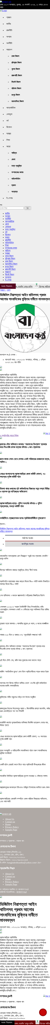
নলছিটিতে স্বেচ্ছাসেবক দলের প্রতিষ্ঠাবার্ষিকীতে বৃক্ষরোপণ (23, 518)
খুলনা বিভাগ (16, 69)
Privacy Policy (12, 827)
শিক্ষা (8, 140)
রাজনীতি (9, 30)
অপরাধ (8, 36)
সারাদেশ (9, 49)
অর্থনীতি (9, 43)
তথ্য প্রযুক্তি (17, 166)
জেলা (13, 159)
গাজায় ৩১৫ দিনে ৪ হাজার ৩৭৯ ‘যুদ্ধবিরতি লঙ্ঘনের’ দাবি (20, 635)
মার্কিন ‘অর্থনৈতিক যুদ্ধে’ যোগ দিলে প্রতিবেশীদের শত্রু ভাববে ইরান (24, 671)
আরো (8, 146)
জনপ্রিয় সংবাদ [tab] (28, 543)
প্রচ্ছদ (8, 17)
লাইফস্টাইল (16, 178)
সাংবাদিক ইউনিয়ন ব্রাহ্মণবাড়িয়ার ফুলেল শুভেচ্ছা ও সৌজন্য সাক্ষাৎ (23, 776)
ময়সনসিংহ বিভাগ (18, 101)
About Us (9, 819)
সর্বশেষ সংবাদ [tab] (27, 538)
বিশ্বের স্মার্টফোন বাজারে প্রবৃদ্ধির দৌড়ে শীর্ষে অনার (18, 570)
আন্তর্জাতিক (10, 107)
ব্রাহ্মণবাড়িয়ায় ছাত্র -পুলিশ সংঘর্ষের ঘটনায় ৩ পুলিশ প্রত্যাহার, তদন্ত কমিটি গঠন (21, 505)
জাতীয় (8, 24)
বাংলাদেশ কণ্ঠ (21, 892)
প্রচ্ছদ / (3, 290)
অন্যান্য (15, 191)
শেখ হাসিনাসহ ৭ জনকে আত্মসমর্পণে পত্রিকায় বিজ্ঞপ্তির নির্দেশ (22, 595)
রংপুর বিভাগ (16, 95)
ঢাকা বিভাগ (15, 56)
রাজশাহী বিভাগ (17, 75)
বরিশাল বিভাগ (16, 88)
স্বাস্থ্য (8, 133)
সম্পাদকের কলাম (17, 172)
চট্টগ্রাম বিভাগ (17, 62)
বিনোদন (9, 127)
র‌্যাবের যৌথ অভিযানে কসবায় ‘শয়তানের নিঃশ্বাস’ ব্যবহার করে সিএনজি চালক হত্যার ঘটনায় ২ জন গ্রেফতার (23, 445)
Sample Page (11, 829)
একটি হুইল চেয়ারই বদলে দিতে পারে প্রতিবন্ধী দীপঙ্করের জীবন (23, 764)
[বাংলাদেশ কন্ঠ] (5, 2)
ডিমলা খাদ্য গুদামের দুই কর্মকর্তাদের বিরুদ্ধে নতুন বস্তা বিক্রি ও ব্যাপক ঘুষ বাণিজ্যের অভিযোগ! (24, 490)
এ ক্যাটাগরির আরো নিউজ (9, 435)
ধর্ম (7, 120)
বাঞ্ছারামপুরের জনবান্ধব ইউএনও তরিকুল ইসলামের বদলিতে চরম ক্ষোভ (24, 787)
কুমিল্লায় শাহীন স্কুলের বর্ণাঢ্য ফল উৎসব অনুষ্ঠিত (18, 697)
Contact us (10, 821)
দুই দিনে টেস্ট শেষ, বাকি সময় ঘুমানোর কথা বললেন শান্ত (20, 660)
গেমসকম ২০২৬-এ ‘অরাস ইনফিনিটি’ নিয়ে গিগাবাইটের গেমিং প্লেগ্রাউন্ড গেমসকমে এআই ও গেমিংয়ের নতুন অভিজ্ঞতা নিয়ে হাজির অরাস (24, 609)
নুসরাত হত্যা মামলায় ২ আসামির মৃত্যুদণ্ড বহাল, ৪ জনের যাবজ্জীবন (24, 623)
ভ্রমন (14, 185)
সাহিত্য (14, 153)
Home (8, 824)
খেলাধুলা (9, 114)
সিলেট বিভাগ (16, 82)
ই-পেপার (9, 198)
